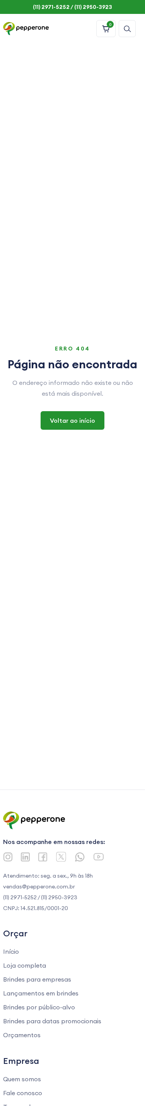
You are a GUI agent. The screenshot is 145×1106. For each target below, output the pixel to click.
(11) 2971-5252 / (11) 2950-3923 (40, 897)
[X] (61, 857)
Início (11, 951)
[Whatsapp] (80, 857)
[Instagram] (8, 857)
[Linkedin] (25, 857)
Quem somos (22, 1079)
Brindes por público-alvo (39, 1007)
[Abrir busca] (127, 28)
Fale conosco (22, 1093)
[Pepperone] (26, 28)
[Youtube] (98, 857)
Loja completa (24, 965)
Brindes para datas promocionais (52, 1021)
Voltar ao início (72, 420)
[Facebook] (43, 857)
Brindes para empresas (37, 979)
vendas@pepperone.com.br (39, 886)
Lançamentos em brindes (40, 993)
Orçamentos (22, 1035)
